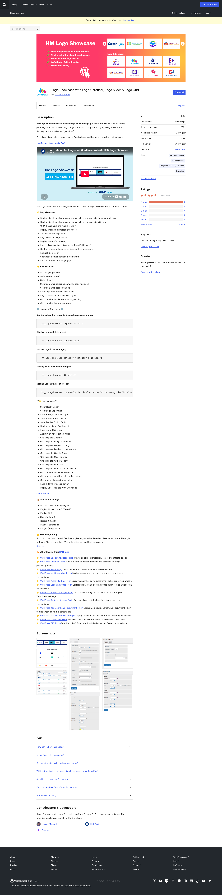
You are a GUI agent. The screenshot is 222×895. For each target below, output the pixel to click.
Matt (176, 861)
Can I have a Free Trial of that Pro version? (57, 787)
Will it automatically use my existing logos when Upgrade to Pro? (67, 771)
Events (135, 861)
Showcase (55, 857)
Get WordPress (210, 4)
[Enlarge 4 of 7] (97, 641)
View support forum (150, 246)
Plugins (54, 865)
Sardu (37, 881)
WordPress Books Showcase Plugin (56, 558)
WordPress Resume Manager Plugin (56, 592)
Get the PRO (42, 493)
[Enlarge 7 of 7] (130, 674)
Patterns (54, 869)
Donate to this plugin (150, 272)
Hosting (13, 865)
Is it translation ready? (47, 795)
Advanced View (148, 178)
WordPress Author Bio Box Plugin (55, 581)
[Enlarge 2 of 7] (64, 652)
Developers (97, 865)
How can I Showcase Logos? (50, 747)
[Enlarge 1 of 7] (64, 641)
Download (179, 92)
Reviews (56, 105)
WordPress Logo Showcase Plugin (56, 584)
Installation (71, 105)
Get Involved (138, 857)
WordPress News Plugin (51, 569)
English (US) (180, 149)
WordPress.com (181, 857)
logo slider (180, 171)
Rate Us (40, 546)
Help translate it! (130, 20)
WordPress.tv (98, 869)
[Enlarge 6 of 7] (130, 641)
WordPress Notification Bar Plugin (56, 573)
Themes (54, 861)
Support (182, 105)
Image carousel (166, 166)
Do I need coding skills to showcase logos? (57, 763)
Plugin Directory (17, 13)
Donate (137, 865)
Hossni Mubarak (62, 94)
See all (182, 224)
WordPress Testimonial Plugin (53, 619)
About (12, 857)
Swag (136, 869)
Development (88, 105)
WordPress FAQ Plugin (50, 623)
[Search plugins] (37, 28)
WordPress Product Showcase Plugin (57, 615)
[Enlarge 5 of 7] (97, 695)
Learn (94, 857)
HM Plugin (64, 552)
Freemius (46, 830)
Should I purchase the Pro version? (53, 779)
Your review (146, 224)
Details (42, 105)
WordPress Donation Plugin (53, 561)
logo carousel (179, 166)
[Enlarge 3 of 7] (64, 674)
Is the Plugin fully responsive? (50, 755)
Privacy (13, 869)
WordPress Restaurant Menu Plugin (56, 600)
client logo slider (178, 160)
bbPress (178, 865)
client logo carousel (176, 155)
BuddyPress (179, 869)
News (12, 861)
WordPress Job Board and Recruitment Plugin (61, 608)
